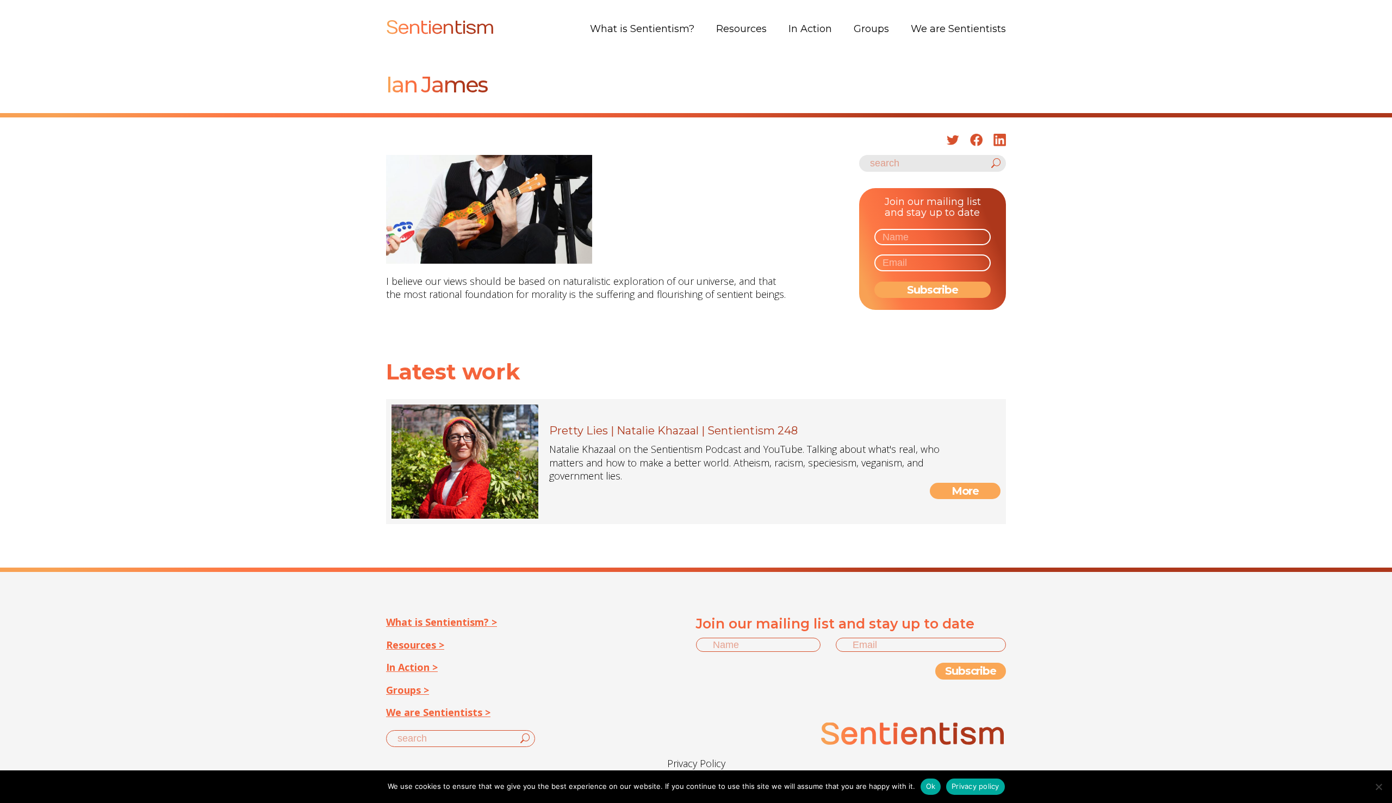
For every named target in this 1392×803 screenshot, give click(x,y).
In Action (810, 29)
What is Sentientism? (642, 29)
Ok (931, 786)
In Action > (412, 667)
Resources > (415, 644)
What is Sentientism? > (441, 621)
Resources (741, 29)
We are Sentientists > (438, 712)
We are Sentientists (958, 29)
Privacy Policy (696, 763)
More (965, 490)
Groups (871, 29)
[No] (1378, 786)
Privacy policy (975, 786)
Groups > (407, 689)
